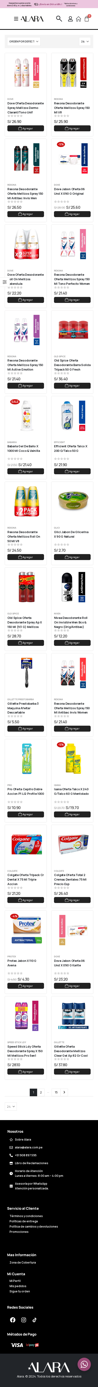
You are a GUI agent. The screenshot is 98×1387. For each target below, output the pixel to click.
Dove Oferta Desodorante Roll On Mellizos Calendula (25, 279)
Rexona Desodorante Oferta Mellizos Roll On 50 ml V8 (24, 536)
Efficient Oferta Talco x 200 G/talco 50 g (71, 448)
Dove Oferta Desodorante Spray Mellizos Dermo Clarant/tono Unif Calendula (25, 110)
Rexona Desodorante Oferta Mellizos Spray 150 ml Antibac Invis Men (25, 193)
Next (64, 1092)
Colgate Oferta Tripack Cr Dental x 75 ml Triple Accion (25, 879)
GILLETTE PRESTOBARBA (20, 699)
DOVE (10, 99)
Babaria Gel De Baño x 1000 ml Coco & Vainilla (23, 448)
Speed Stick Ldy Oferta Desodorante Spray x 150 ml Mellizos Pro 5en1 (25, 1051)
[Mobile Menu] (17, 19)
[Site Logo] (32, 18)
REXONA (58, 99)
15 (56, 1092)
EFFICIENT (59, 442)
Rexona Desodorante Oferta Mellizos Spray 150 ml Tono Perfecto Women (72, 279)
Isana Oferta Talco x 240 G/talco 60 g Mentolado (71, 791)
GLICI (57, 527)
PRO (9, 785)
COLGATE (12, 870)
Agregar (28, 128)
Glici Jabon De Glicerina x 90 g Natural (71, 534)
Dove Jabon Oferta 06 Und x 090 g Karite (69, 963)
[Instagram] (23, 1320)
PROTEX (11, 956)
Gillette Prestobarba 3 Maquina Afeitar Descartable (23, 708)
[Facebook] (12, 1320)
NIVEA (57, 613)
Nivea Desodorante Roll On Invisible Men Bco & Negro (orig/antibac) (71, 622)
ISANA (57, 785)
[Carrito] (86, 18)
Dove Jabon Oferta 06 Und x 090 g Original (69, 191)
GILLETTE (59, 1042)
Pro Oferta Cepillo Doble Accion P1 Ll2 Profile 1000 (25, 791)
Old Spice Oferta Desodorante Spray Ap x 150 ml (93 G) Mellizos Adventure (25, 624)
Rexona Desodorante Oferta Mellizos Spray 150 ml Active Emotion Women (25, 367)
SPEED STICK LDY (16, 1042)
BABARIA (12, 442)
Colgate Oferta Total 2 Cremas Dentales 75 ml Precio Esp (70, 879)
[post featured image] (27, 72)
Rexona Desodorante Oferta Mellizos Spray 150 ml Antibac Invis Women (72, 708)
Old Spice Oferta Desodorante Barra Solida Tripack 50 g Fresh (72, 365)
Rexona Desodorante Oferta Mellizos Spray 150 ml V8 (72, 107)
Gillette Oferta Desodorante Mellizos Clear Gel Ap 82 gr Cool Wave (71, 1053)
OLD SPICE (59, 356)
